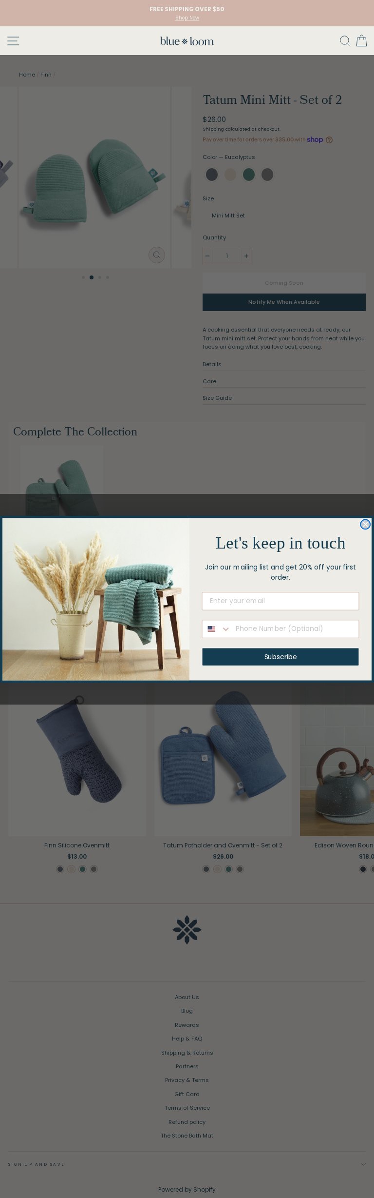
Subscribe (280, 657)
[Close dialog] (365, 524)
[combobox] (217, 628)
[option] (187, 13)
